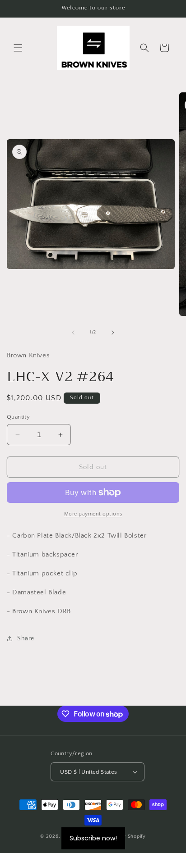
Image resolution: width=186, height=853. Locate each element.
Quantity (18, 417)
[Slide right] (113, 332)
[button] (18, 48)
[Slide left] (73, 332)
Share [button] (25, 638)
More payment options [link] (93, 514)
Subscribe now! (93, 838)
